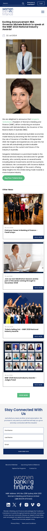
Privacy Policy (15, 523)
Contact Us (33, 468)
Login (41, 3)
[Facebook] (20, 506)
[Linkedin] (8, 506)
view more (23, 395)
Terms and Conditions (29, 523)
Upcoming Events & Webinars (30, 465)
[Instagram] (26, 506)
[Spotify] (38, 506)
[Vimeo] (32, 506)
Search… (5, 3)
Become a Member (11, 465)
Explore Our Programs (19, 468)
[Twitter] (14, 506)
